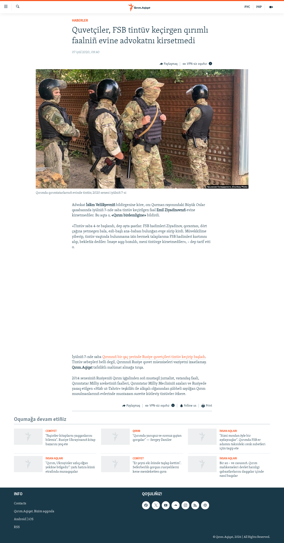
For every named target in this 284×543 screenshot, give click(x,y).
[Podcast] (205, 505)
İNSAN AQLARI (228, 431)
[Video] (271, 7)
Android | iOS (23, 519)
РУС (247, 7)
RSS (17, 527)
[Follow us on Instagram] (185, 505)
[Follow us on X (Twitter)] (156, 505)
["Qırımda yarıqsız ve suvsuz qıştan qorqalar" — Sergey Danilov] (115, 437)
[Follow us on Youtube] (166, 505)
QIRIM (136, 431)
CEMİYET (51, 431)
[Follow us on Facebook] (146, 505)
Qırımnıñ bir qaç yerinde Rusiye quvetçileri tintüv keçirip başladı (153, 357)
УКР (259, 7)
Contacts (20, 503)
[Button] (169, 64)
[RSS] (195, 505)
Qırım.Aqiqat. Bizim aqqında (34, 511)
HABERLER (80, 21)
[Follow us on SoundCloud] (175, 505)
